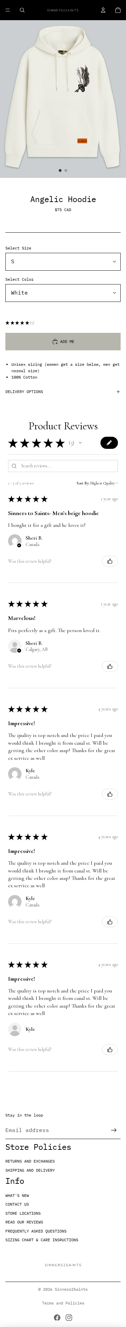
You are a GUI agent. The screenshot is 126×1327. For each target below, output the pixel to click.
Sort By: (83, 483)
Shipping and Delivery (30, 1170)
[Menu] (7, 10)
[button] (80, 443)
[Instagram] (69, 1318)
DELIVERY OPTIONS (24, 391)
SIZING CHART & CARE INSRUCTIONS (41, 1239)
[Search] (22, 10)
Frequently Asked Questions (36, 1231)
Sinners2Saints (71, 1289)
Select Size (18, 247)
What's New (17, 1195)
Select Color (19, 279)
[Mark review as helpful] (110, 561)
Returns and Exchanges (30, 1161)
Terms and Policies (63, 1302)
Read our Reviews (24, 1221)
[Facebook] (57, 1318)
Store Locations (23, 1213)
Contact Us (17, 1204)
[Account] (103, 10)
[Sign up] (114, 1130)
